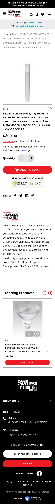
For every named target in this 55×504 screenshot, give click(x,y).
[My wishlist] (42, 15)
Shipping (8, 141)
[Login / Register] (37, 14)
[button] (31, 14)
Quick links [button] (11, 401)
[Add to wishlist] (50, 109)
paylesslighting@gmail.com (29, 26)
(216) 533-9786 (16, 422)
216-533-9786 (35, 22)
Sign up (27, 463)
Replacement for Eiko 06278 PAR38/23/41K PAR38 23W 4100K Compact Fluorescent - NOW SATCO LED (27, 348)
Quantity (9, 158)
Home (6, 34)
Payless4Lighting (31, 481)
